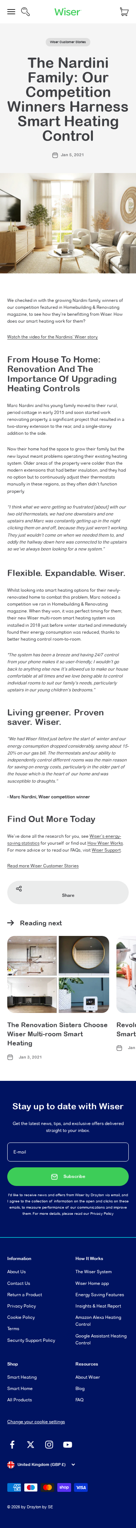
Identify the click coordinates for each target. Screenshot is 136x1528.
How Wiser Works (105, 843)
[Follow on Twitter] (31, 1445)
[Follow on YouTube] (68, 1445)
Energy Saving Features (99, 1294)
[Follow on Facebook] (12, 1445)
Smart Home (20, 1388)
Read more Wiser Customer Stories (43, 865)
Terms (13, 1328)
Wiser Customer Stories (68, 42)
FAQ (79, 1399)
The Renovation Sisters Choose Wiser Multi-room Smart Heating (57, 1034)
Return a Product (24, 1294)
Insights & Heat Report (98, 1306)
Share (68, 895)
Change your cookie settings (36, 1421)
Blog (80, 1388)
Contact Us (18, 1283)
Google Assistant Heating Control (101, 1339)
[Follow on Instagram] (49, 1445)
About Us (16, 1271)
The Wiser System (93, 1271)
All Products (19, 1399)
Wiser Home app (92, 1283)
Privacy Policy (102, 1213)
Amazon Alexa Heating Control (98, 1320)
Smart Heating (22, 1377)
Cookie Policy (21, 1317)
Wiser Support (106, 850)
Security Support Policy (31, 1340)
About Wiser (87, 1377)
